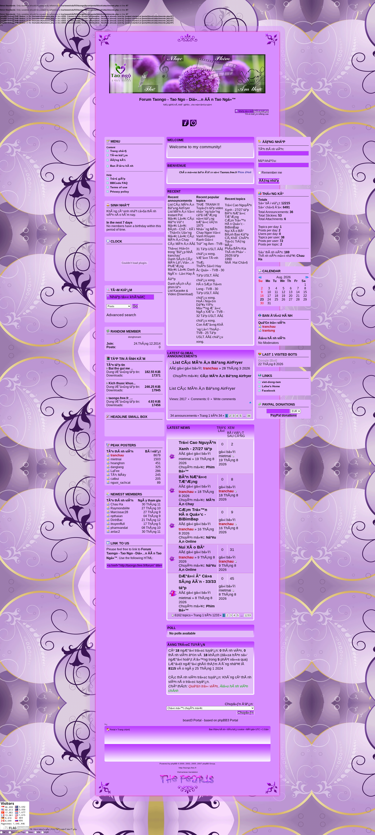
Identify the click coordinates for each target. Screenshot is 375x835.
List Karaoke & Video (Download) (180, 292)
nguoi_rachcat (120, 482)
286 (158, 471)
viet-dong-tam (271, 382)
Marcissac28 (119, 512)
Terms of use (118, 187)
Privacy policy (119, 191)
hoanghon (118, 463)
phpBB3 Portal (228, 720)
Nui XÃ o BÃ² (234, 231)
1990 (228, 259)
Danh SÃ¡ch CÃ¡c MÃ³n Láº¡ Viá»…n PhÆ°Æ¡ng (181, 262)
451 (158, 463)
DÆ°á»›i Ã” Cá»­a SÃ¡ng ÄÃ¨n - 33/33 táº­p (197, 582)
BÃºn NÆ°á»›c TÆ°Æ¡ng (235, 215)
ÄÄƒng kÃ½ (118, 159)
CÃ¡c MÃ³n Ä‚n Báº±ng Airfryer (225, 376)
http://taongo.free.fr (187, 768)
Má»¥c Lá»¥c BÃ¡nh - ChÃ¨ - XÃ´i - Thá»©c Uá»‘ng (181, 229)
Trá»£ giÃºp (117, 178)
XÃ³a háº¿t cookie (235, 729)
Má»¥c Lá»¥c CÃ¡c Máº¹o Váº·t (181, 220)
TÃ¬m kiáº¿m (119, 155)
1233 (248, 615)
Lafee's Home (271, 386)
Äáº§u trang (250, 402)
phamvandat (119, 527)
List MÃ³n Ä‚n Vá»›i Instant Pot (181, 213)
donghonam (134, 337)
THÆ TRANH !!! (208, 204)
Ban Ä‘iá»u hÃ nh (121, 165)
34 (248, 415)
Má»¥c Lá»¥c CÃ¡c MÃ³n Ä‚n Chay (181, 238)
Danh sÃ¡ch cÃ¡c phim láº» (179, 285)
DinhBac (117, 520)
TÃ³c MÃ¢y (118, 474)
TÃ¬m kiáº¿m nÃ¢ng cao (257, 114)
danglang (117, 467)
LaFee (115, 471)
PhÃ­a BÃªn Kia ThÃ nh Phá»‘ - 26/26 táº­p (235, 252)
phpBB (174, 764)
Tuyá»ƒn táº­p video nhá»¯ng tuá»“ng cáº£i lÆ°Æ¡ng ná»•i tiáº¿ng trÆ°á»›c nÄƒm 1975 (209, 216)
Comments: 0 (200, 399)
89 (159, 482)
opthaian (117, 516)
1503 (157, 459)
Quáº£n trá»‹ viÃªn (203, 686)
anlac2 (115, 531)
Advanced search (121, 315)
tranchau (117, 455)
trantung (268, 330)
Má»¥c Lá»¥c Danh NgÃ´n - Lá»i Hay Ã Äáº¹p (181, 274)
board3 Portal (192, 720)
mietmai (116, 459)
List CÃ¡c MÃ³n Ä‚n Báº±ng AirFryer (181, 206)
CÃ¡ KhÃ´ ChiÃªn (237, 238)
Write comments (224, 399)
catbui (115, 478)
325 (158, 467)
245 (158, 474)
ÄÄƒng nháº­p (273, 142)
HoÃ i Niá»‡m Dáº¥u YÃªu (206, 303)
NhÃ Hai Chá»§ (236, 262)
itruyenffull (118, 523)
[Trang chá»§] (187, 92)
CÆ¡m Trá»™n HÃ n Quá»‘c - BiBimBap (235, 224)
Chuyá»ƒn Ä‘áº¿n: (239, 704)
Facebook (268, 390)
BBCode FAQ (119, 183)
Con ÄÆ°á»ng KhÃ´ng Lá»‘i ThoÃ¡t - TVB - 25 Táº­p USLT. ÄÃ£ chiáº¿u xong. (209, 333)
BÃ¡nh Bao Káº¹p (237, 234)
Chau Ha (117, 504)
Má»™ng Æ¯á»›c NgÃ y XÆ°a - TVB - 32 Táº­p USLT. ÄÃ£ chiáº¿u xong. (210, 314)
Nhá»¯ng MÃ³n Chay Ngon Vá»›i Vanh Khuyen (208, 232)
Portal (112, 729)
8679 (157, 455)
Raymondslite (120, 508)
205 (158, 478)
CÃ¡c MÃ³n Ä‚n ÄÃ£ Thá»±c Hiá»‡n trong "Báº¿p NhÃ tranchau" (181, 249)
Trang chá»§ (118, 151)
